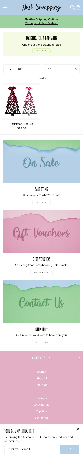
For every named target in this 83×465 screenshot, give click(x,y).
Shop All (41, 378)
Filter (18, 68)
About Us (41, 384)
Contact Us (41, 343)
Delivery (41, 398)
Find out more (41, 273)
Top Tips (41, 411)
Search (41, 371)
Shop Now (41, 203)
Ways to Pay (41, 404)
